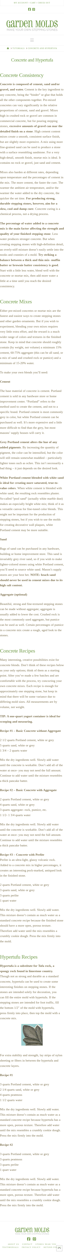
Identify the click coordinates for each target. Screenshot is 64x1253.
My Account (21, 3)
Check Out (44, 3)
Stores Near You (45, 1244)
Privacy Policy (31, 1247)
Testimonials (10, 1247)
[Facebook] (30, 9)
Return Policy (53, 1247)
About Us (13, 1244)
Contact (27, 1244)
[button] (32, 40)
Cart (33, 3)
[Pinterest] (34, 9)
